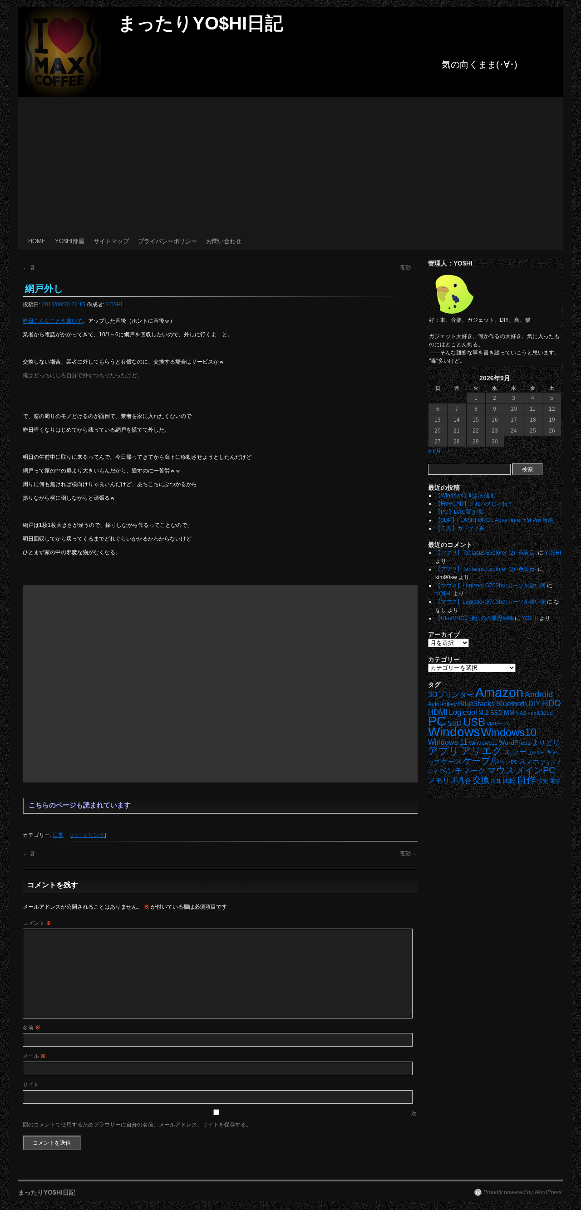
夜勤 (409, 268)
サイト (31, 1085)
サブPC (509, 762)
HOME (37, 241)
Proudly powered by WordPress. (523, 1192)
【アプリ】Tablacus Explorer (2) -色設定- (486, 553)
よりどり (545, 742)
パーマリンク (88, 835)
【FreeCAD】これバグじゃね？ (474, 504)
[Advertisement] (290, 164)
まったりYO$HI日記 (200, 23)
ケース (451, 761)
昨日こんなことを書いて (53, 321)
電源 (555, 781)
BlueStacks (476, 704)
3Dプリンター (451, 694)
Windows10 (509, 732)
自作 (526, 779)
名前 (31, 1027)
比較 (509, 780)
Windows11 (483, 743)
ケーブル (481, 761)
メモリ (439, 780)
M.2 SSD (490, 713)
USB (474, 722)
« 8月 (434, 451)
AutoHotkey (442, 704)
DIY (534, 704)
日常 (58, 835)
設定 (542, 781)
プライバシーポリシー (167, 241)
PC (437, 720)
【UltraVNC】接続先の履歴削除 (474, 618)
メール (34, 1056)
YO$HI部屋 (69, 241)
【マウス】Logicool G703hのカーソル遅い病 (490, 585)
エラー (515, 752)
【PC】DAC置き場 (458, 512)
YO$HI (114, 304)
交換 (481, 780)
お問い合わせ (223, 241)
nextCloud (540, 713)
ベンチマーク (462, 771)
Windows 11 (448, 742)
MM (509, 712)
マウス (500, 770)
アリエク (481, 751)
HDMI (438, 712)
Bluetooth (511, 703)
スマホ (529, 761)
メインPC (535, 770)
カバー (536, 752)
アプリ (443, 751)
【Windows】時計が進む (465, 495)
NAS (521, 713)
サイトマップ (111, 241)
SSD (455, 723)
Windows (454, 732)
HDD (551, 703)
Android (539, 694)
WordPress (515, 742)
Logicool (463, 712)
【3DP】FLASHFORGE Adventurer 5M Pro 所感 (494, 520)
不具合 (461, 780)
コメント (37, 923)
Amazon (499, 692)
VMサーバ (498, 724)
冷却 (496, 781)
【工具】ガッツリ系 (459, 528)
